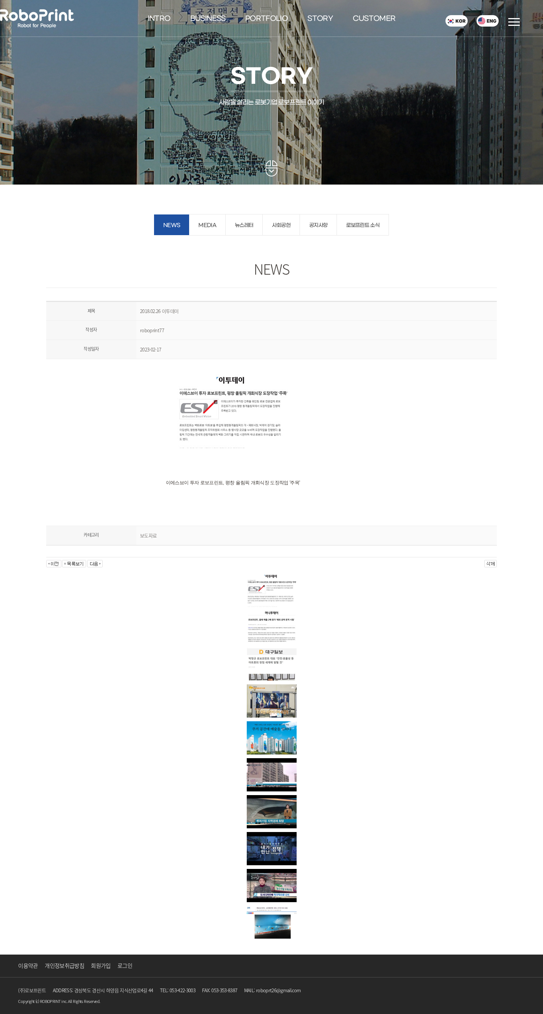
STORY (320, 19)
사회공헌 (281, 225)
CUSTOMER (374, 19)
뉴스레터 (244, 225)
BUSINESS (208, 19)
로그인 (124, 966)
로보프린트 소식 (362, 225)
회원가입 (100, 966)
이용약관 (28, 966)
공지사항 (318, 225)
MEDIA (207, 225)
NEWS (171, 225)
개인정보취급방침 (64, 966)
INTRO (159, 19)
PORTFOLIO (266, 19)
